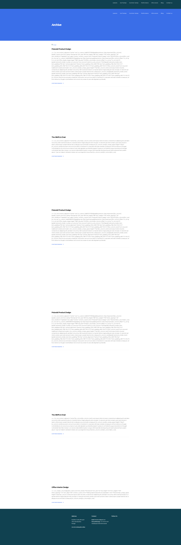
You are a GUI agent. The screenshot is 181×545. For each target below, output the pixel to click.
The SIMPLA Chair (59, 137)
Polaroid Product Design (61, 49)
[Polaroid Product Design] (54, 44)
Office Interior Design (60, 487)
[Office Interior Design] (90, 462)
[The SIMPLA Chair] (80, 111)
